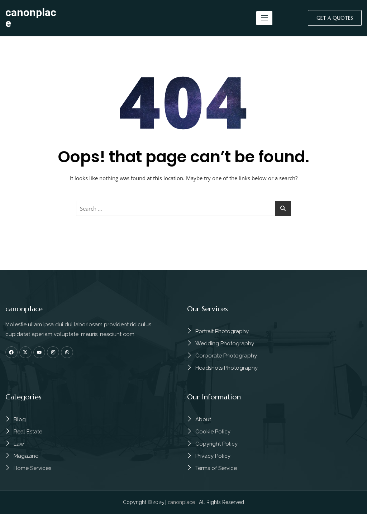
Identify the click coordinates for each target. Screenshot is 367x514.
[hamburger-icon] (264, 18)
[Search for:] (183, 208)
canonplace (30, 17)
